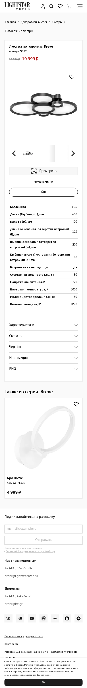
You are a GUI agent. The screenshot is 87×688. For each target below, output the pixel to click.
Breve (74, 207)
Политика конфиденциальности (23, 636)
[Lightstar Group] (17, 6)
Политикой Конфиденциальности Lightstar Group (30, 551)
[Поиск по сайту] (51, 6)
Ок (43, 682)
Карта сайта (11, 644)
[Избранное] (60, 6)
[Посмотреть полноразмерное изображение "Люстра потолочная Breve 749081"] (43, 105)
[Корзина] (69, 6)
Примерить (48, 171)
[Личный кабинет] (42, 6)
